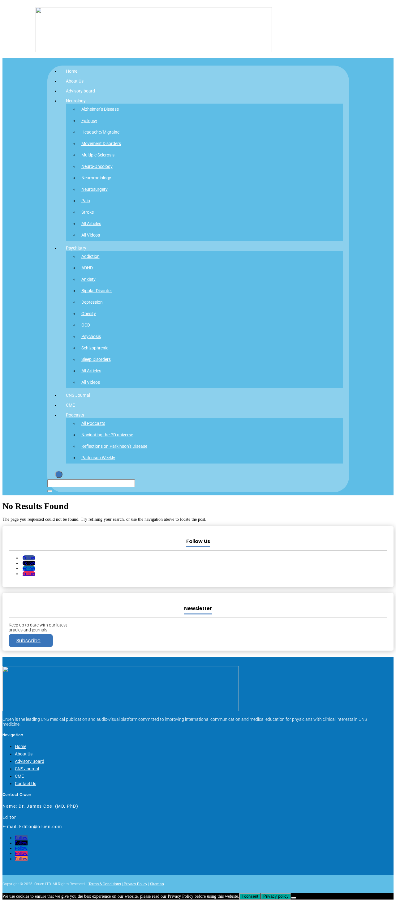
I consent (250, 896)
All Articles (91, 223)
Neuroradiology (96, 177)
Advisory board (80, 90)
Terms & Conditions (104, 884)
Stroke (87, 212)
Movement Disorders (101, 143)
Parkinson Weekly (98, 457)
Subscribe (28, 640)
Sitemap (157, 884)
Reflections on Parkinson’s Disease (114, 446)
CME (70, 405)
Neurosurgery (94, 189)
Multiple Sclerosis (97, 154)
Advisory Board (29, 761)
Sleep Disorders (96, 359)
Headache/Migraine (100, 132)
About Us (75, 81)
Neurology (76, 100)
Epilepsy (89, 120)
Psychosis (91, 336)
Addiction (90, 256)
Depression (92, 302)
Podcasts (75, 415)
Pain (85, 200)
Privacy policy (276, 896)
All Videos (90, 235)
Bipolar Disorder (96, 290)
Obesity (88, 313)
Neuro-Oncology (97, 166)
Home (71, 71)
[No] (293, 898)
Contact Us (25, 783)
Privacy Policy (135, 884)
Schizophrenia (95, 347)
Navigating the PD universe (107, 434)
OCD (85, 325)
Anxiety (88, 279)
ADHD (87, 267)
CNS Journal (78, 395)
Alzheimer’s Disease (100, 109)
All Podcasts (93, 423)
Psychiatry (76, 248)
